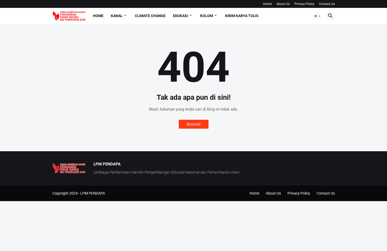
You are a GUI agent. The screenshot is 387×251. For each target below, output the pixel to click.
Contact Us (327, 4)
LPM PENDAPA (92, 193)
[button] (317, 16)
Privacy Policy (304, 4)
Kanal (117, 16)
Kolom (206, 16)
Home (267, 4)
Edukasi (180, 16)
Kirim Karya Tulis (242, 16)
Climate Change (150, 16)
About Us (283, 4)
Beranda (194, 124)
